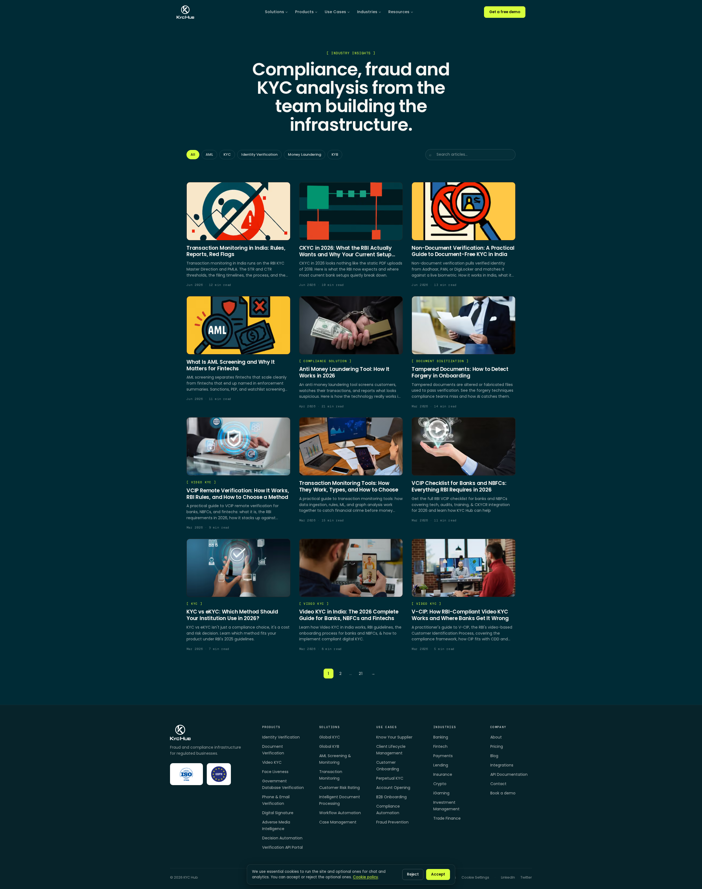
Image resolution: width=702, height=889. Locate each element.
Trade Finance (447, 818)
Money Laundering (304, 154)
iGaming (441, 793)
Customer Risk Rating (339, 787)
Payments (443, 756)
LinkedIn (508, 877)
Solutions (274, 12)
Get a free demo (504, 12)
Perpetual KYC (389, 778)
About (496, 737)
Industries (367, 12)
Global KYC (329, 737)
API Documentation (509, 774)
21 (361, 673)
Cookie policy (365, 877)
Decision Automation (282, 838)
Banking (440, 737)
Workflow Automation (340, 813)
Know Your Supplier (394, 737)
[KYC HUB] (185, 12)
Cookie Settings (475, 877)
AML (209, 154)
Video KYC (272, 762)
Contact (498, 783)
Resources (398, 12)
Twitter (526, 877)
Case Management (337, 822)
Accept (438, 874)
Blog (494, 756)
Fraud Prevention (392, 822)
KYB (335, 154)
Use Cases (335, 12)
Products (304, 12)
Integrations (501, 765)
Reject (413, 874)
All (193, 154)
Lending (440, 765)
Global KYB (329, 746)
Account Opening (393, 787)
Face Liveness (275, 771)
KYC (227, 154)
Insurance (442, 774)
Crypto (439, 783)
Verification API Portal (282, 847)
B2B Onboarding (391, 797)
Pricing (496, 746)
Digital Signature (277, 813)
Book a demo (503, 793)
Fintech (440, 746)
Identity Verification (259, 154)
